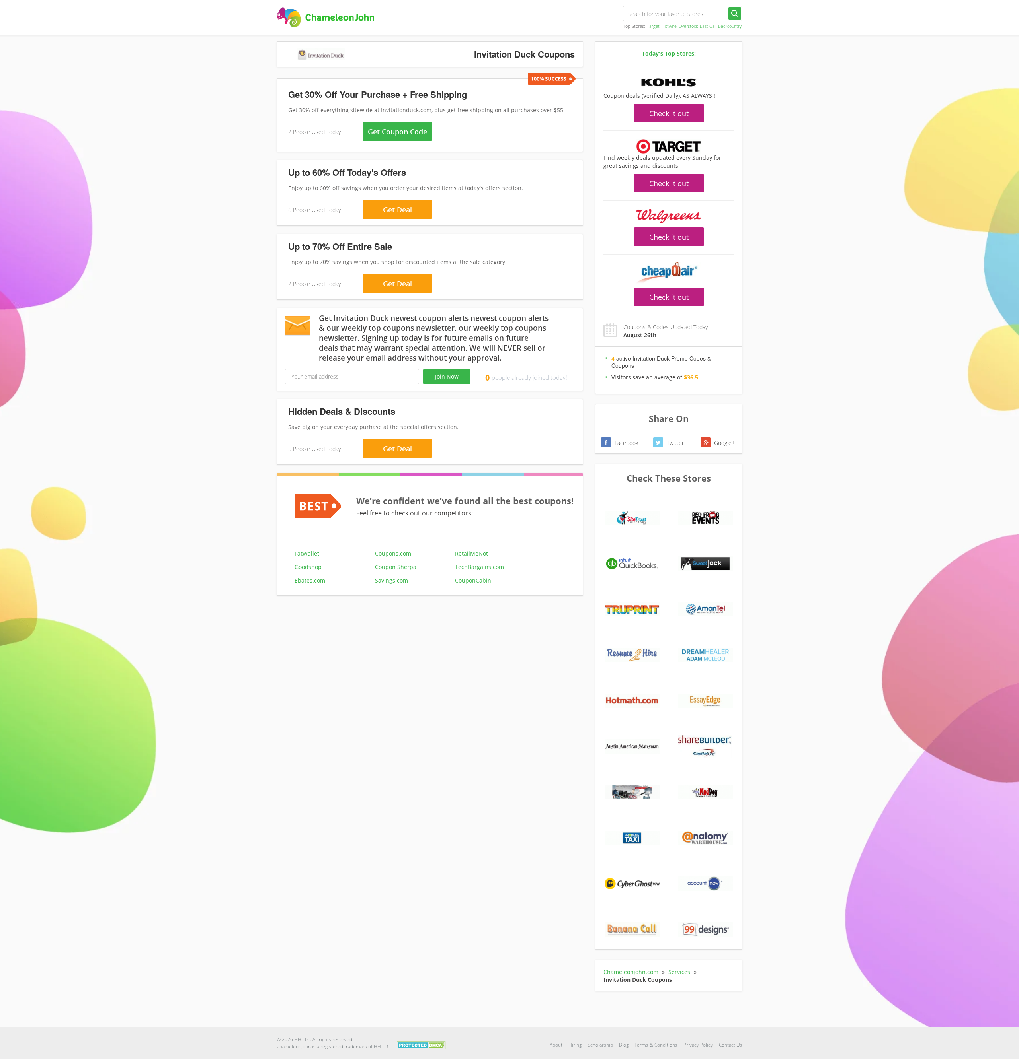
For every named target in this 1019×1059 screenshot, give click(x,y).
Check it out (669, 113)
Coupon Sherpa (395, 567)
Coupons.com (393, 553)
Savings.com (391, 580)
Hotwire (669, 26)
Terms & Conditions (655, 1045)
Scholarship (600, 1045)
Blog (624, 1045)
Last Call (708, 26)
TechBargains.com (479, 567)
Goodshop (308, 567)
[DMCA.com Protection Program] (421, 1044)
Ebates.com (310, 580)
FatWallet (307, 553)
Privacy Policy (698, 1045)
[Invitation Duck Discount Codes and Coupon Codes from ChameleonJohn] (325, 17)
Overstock (688, 26)
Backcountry (730, 26)
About (556, 1045)
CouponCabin (473, 580)
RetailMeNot (471, 553)
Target (653, 26)
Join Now (447, 376)
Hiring (575, 1045)
